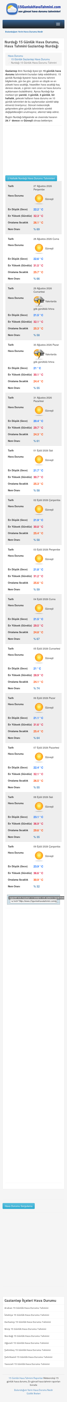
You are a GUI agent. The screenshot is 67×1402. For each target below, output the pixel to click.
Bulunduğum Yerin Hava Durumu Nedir (24, 31)
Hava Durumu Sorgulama (18, 1206)
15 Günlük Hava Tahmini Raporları (26, 1378)
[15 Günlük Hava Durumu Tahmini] (33, 9)
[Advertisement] (33, 150)
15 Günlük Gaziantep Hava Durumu (30, 59)
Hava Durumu (15, 55)
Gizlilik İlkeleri (34, 1393)
